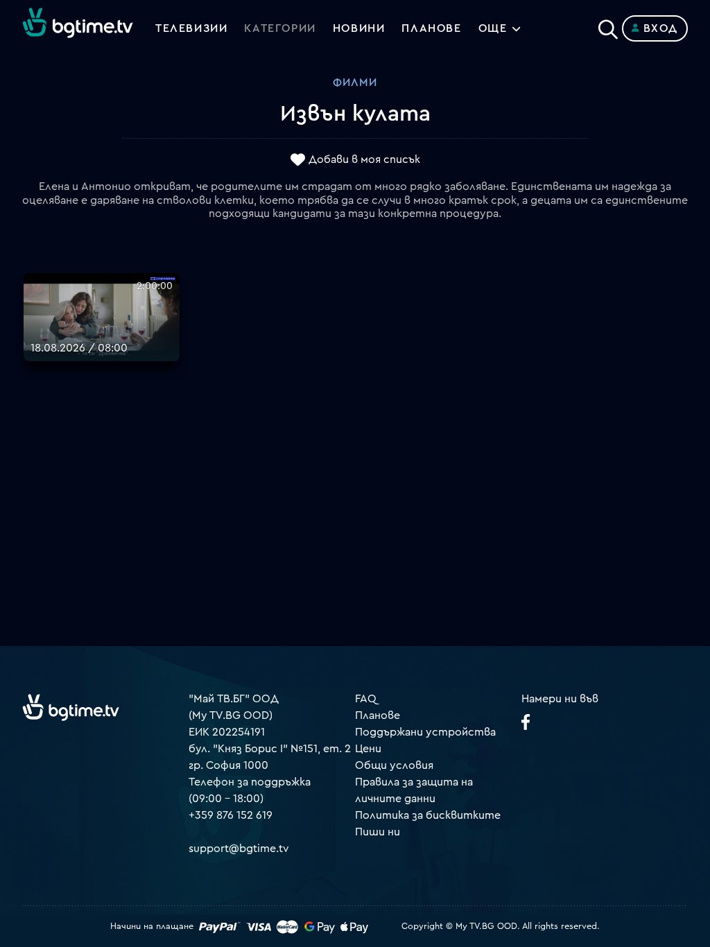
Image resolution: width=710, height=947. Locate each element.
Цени (368, 748)
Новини (359, 28)
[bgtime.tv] (70, 707)
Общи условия (394, 765)
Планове (377, 715)
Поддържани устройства (425, 732)
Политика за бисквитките (428, 815)
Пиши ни (377, 831)
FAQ (365, 698)
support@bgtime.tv (239, 848)
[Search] (608, 25)
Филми (355, 82)
